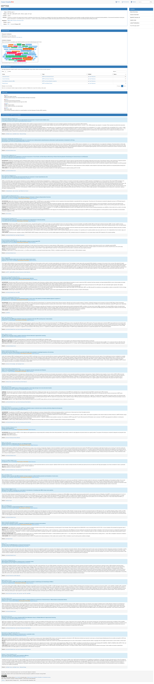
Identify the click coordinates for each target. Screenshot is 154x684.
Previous (118, 86)
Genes (118, 1)
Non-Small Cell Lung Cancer (11, 593)
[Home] (3, 680)
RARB (18, 292)
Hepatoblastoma (9, 190)
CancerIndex (25, 62)
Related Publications (27, 121)
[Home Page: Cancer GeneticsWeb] (7, 1)
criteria (21, 37)
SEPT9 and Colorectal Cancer (48, 76)
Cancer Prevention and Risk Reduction (23, 272)
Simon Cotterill (17, 677)
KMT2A (23, 44)
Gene (22, 20)
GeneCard (19, 20)
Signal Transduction (21, 61)
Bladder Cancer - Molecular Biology (20, 133)
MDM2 (29, 593)
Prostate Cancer (9, 538)
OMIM (8, 20)
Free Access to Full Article (24, 198)
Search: (114, 71)
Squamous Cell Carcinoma (27, 59)
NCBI (8, 24)
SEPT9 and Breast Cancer (47, 83)
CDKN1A (8, 312)
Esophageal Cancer (20, 363)
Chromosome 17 (25, 46)
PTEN (25, 593)
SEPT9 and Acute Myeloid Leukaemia (49, 81)
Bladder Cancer (9, 133)
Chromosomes (126, 1)
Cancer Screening (28, 58)
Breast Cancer (11, 44)
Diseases (134, 1)
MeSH (21, 62)
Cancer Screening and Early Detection (24, 329)
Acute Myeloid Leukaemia (16, 51)
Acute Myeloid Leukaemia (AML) (8, 81)
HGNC (11, 20)
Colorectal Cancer (28, 49)
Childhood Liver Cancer (24, 190)
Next (125, 86)
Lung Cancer (20, 593)
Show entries (6, 71)
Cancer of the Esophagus (11, 363)
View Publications (92, 76)
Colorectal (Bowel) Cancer (11, 150)
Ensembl (14, 20)
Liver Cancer (16, 190)
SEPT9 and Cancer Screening (48, 78)
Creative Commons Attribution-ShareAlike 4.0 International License (38, 677)
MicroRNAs (13, 272)
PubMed (17, 37)
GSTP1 (7, 272)
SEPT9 (6, 95)
